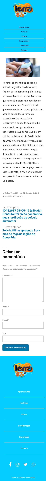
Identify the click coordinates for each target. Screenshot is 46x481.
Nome (5, 307)
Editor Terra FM (11, 193)
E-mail (5, 320)
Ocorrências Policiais (13, 196)
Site (4, 333)
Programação (24, 41)
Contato (24, 50)
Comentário (7, 275)
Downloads (24, 45)
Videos (24, 36)
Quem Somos (24, 27)
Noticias (24, 32)
